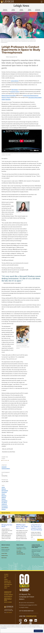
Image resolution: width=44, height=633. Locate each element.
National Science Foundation (9, 95)
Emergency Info (7, 581)
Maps (5, 577)
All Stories (37, 9)
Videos (13, 9)
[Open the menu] (41, 1)
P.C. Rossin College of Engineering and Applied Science (5, 506)
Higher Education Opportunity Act (7, 592)
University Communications (6, 467)
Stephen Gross (5, 555)
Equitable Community (8, 594)
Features (5, 9)
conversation (31, 616)
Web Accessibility (7, 582)
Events (21, 9)
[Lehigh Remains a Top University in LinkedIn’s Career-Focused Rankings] (36, 518)
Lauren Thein (4, 553)
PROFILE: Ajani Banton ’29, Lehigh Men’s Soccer (22, 526)
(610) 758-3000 (9, 612)
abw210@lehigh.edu (21, 554)
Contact (6, 579)
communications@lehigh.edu (38, 557)
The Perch (6, 574)
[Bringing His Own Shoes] (7, 518)
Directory (6, 576)
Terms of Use (6, 586)
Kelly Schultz (15, 89)
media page (19, 548)
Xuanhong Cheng (14, 91)
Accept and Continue (38, 630)
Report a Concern (8, 602)
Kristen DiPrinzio (5, 547)
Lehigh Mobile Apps (8, 584)
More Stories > (40, 539)
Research (4, 495)
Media (29, 9)
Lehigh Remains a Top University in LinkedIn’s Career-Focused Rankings (36, 527)
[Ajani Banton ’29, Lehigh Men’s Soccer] (22, 518)
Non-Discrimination (8, 596)
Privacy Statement (4, 628)
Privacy (5, 588)
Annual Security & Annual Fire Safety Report (8, 599)
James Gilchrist (14, 81)
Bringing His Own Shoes (7, 525)
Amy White (19, 551)
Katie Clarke (4, 557)
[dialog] (22, 629)
